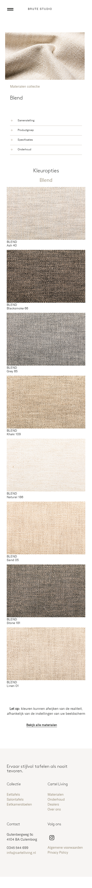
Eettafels (13, 794)
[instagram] (52, 837)
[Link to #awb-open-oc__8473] (10, 9)
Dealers (53, 804)
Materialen (56, 794)
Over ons (54, 809)
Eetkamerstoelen (19, 804)
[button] (46, 121)
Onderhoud (56, 799)
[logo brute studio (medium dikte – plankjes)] (40, 9)
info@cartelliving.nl (21, 853)
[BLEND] (46, 189)
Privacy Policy (58, 852)
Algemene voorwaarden (65, 847)
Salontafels (15, 799)
